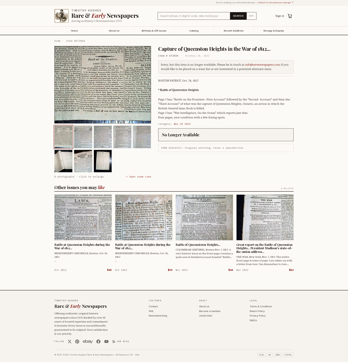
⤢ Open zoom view (138, 176)
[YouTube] (106, 342)
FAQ (151, 311)
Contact (153, 306)
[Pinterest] (77, 342)
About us (204, 306)
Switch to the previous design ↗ (276, 2)
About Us (114, 30)
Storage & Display (273, 30)
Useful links (205, 315)
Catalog (194, 30)
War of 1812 (182, 123)
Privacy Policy (258, 315)
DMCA (253, 320)
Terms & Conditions (261, 306)
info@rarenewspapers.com (262, 65)
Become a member (210, 311)
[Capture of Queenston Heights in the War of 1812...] (63, 137)
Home (74, 30)
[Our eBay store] (88, 342)
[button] (102, 84)
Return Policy (257, 311)
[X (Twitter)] (70, 342)
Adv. (251, 16)
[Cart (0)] (290, 16)
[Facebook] (98, 342)
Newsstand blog (158, 315)
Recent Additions (234, 30)
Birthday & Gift (154, 30)
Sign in (280, 15)
